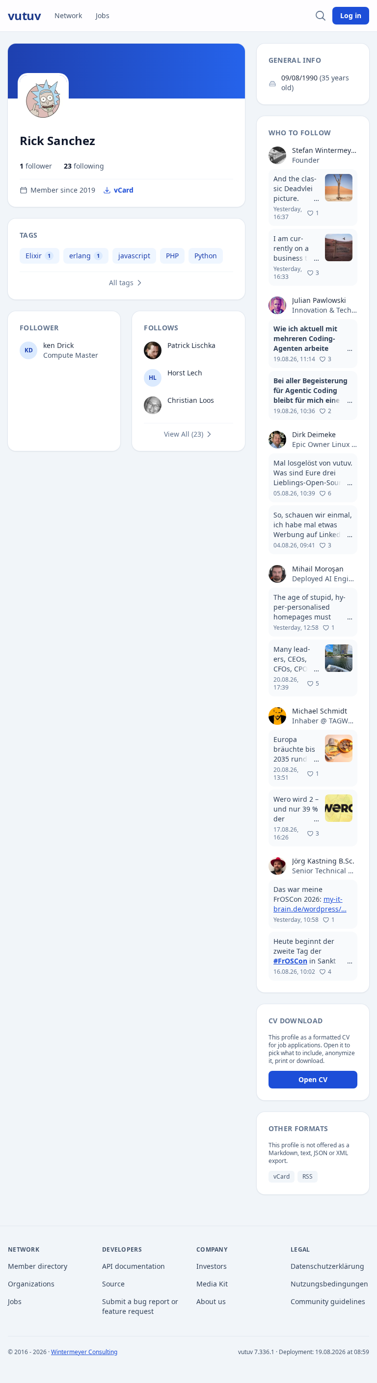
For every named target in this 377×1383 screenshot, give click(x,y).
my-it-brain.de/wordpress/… (310, 904)
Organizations (31, 1283)
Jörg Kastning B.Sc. (323, 860)
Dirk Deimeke (314, 434)
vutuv (24, 16)
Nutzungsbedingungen (329, 1283)
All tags (121, 282)
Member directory (37, 1266)
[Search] (320, 15)
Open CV (312, 1079)
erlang (80, 255)
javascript (134, 255)
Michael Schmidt (319, 711)
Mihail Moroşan (318, 568)
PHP (172, 255)
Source (113, 1283)
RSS (307, 1176)
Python (205, 255)
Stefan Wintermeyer (324, 150)
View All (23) (183, 434)
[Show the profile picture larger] (43, 98)
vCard (124, 190)
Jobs (102, 15)
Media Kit (212, 1283)
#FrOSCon (290, 960)
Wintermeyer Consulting (84, 1352)
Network (68, 15)
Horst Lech (184, 372)
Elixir (34, 255)
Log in (350, 15)
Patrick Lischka (191, 345)
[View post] (313, 197)
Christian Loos (190, 400)
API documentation (133, 1266)
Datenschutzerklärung (327, 1266)
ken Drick (58, 345)
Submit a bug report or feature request (140, 1306)
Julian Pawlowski (319, 300)
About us (211, 1301)
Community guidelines (328, 1301)
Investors (211, 1266)
